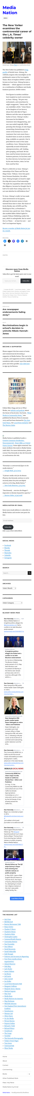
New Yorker (6, 293)
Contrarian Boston (10, 942)
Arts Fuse (7, 919)
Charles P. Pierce (10, 929)
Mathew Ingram (10, 991)
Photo (15, 65)
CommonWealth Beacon (12, 939)
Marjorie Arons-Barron (12, 989)
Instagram (8, 558)
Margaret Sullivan (10, 986)
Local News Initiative (21, 423)
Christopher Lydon (10, 937)
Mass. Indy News (8, 1082)
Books (5, 1074)
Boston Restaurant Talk (12, 924)
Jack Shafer (8, 969)
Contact (5, 1065)
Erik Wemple (8, 954)
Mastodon (7, 553)
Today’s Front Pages (11, 1041)
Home (5, 1056)
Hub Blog (7, 966)
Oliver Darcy (8, 1016)
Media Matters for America (13, 999)
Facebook (7, 545)
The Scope (8, 1033)
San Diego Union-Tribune (14, 295)
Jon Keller (7, 981)
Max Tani (7, 994)
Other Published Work (10, 1078)
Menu (5, 18)
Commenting (7, 1069)
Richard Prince (9, 1028)
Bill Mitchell (8, 922)
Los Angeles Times (24, 291)
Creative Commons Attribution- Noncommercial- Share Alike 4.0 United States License (16, 443)
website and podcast (18, 410)
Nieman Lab (8, 1013)
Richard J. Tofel (9, 1026)
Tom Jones (8, 1043)
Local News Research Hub (13, 984)
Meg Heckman (9, 1001)
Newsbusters (8, 1011)
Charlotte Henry (10, 932)
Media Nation (10, 10)
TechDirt (7, 1036)
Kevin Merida (15, 291)
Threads (7, 550)
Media (23, 289)
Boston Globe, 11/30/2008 (13, 495)
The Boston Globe (9, 425)
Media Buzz (8, 996)
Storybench (8, 1031)
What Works (8, 1048)
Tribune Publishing (12, 297)
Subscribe (26, 281)
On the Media (9, 1018)
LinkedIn (7, 555)
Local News (18, 289)
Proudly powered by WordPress (20, 1092)
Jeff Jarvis (7, 976)
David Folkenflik (10, 951)
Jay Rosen (7, 974)
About (5, 1061)
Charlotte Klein (9, 934)
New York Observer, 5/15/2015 (15, 485)
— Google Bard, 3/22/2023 (12, 470)
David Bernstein (9, 949)
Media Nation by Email (10, 1087)
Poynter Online (9, 1023)
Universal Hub (9, 1046)
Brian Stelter (8, 927)
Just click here (25, 364)
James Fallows (9, 971)
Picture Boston (9, 1021)
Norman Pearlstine (15, 293)
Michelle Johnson (10, 1003)
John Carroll (8, 979)
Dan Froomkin (9, 944)
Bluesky (7, 548)
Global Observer (9, 964)
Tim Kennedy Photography (13, 1038)
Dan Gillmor (8, 946)
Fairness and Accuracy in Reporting (16, 956)
